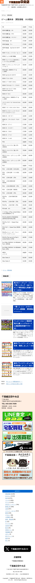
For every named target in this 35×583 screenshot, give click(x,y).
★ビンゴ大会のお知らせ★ (14, 384)
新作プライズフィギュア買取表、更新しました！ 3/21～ (24, 345)
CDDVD (7, 525)
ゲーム (4, 270)
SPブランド (8, 536)
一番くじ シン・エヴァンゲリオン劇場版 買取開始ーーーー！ (23, 309)
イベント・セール (10, 511)
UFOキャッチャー (10, 504)
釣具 (6, 528)
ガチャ (7, 534)
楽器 (6, 538)
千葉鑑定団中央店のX (19, 549)
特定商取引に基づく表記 (12, 574)
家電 (6, 513)
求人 (6, 540)
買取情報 (9, 270)
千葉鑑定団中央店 (17, 566)
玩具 (6, 498)
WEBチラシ (8, 530)
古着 (6, 509)
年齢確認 (7, 532)
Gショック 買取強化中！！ (14, 381)
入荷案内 (7, 517)
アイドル (7, 523)
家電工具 (7, 506)
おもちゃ (7, 496)
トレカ (7, 500)
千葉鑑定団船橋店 (17, 561)
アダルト (7, 515)
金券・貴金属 (9, 519)
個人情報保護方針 (24, 574)
